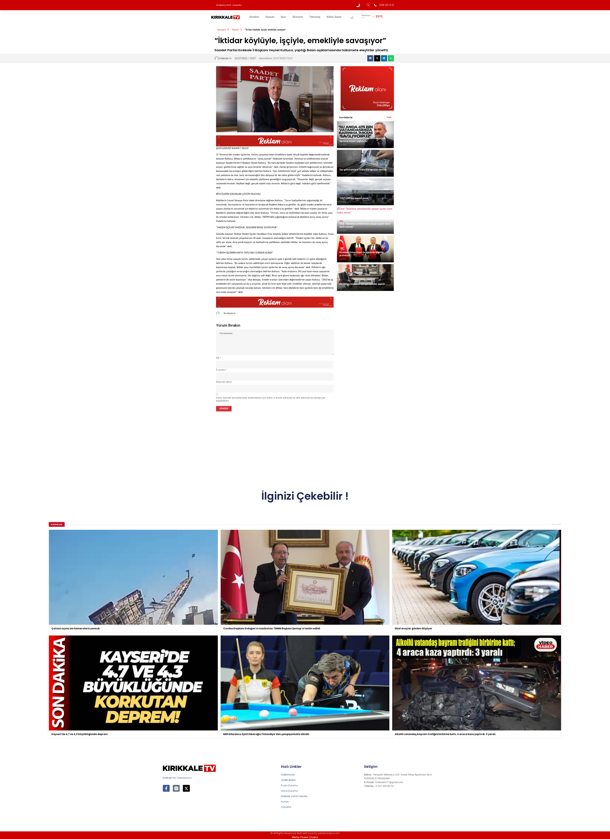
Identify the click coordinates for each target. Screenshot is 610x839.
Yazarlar (286, 807)
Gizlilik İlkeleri (288, 780)
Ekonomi (298, 16)
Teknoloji (314, 16)
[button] (370, 58)
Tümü (389, 117)
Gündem (254, 16)
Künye (285, 801)
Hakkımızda (288, 774)
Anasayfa (221, 29)
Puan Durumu (289, 785)
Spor (283, 16)
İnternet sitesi (224, 381)
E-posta (221, 369)
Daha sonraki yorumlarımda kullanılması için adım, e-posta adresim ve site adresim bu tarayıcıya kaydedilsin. (270, 399)
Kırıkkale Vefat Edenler (294, 796)
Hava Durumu (289, 791)
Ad (218, 357)
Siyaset (269, 16)
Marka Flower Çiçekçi (305, 837)
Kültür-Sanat (334, 16)
